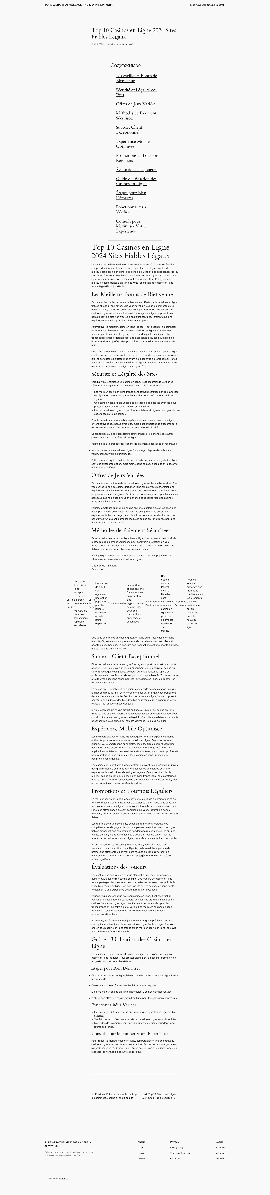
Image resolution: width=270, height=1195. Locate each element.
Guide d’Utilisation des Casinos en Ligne (136, 181)
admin (113, 44)
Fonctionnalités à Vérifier (131, 209)
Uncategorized (126, 44)
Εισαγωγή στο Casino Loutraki (207, 5)
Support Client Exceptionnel (129, 130)
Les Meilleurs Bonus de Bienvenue (136, 78)
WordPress (63, 1178)
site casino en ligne (134, 954)
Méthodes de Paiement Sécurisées (136, 115)
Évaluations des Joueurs (136, 170)
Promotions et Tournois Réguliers (137, 158)
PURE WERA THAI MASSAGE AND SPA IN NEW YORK (79, 4)
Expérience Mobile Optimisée (133, 144)
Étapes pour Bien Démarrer (131, 195)
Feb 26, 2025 (97, 44)
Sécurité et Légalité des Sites (136, 92)
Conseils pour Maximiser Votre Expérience (131, 226)
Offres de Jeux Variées (135, 104)
